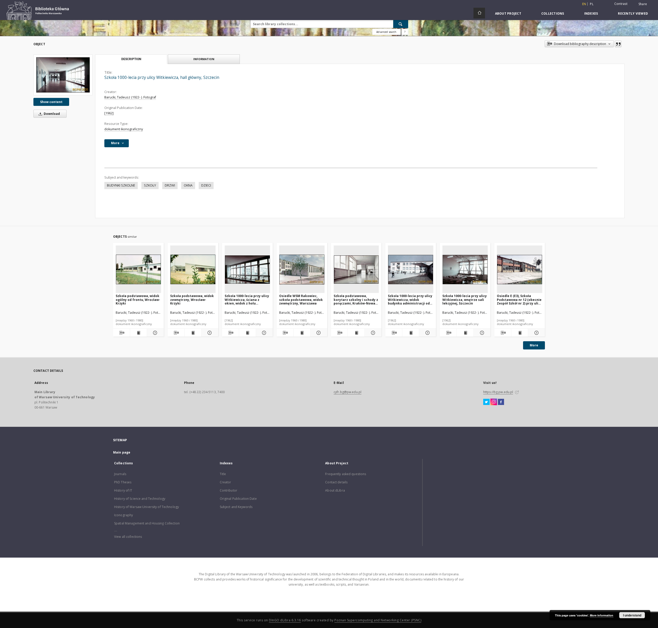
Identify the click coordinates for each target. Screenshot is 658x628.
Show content (51, 102)
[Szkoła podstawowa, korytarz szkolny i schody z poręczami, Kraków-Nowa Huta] (356, 269)
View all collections (128, 536)
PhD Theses (122, 482)
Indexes (591, 13)
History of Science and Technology (139, 498)
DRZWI (170, 185)
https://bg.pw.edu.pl (498, 392)
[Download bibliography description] (121, 332)
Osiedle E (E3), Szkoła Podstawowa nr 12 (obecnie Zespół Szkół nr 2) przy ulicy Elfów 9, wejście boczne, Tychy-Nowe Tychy (519, 299)
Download (51, 114)
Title (223, 474)
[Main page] (479, 13)
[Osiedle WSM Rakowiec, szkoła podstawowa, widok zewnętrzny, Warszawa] (301, 269)
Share (642, 4)
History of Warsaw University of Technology (146, 507)
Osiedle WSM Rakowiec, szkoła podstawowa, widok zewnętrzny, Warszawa (301, 299)
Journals (120, 474)
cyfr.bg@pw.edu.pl (347, 392)
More (534, 345)
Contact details (336, 482)
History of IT (123, 490)
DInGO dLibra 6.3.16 (285, 620)
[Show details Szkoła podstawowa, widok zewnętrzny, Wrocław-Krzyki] (209, 332)
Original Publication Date (238, 498)
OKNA (188, 185)
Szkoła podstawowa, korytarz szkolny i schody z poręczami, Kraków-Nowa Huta (356, 299)
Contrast (620, 4)
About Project (508, 13)
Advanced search (386, 32)
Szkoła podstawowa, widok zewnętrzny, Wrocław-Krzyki (192, 299)
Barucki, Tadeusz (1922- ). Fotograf (130, 97)
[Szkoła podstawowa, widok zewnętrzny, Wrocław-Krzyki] (192, 269)
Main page (121, 452)
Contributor (228, 490)
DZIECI (206, 185)
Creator (225, 482)
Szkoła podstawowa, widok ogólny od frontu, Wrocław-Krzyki (138, 299)
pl (591, 4)
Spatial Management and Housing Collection (147, 523)
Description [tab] (131, 59)
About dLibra (335, 490)
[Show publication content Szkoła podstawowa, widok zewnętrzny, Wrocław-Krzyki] (193, 332)
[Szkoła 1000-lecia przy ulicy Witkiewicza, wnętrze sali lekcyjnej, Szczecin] (465, 269)
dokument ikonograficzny (123, 129)
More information (601, 615)
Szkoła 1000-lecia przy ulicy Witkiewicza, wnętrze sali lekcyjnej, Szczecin (464, 299)
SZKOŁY (150, 185)
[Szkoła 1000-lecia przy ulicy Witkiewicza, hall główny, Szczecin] (63, 75)
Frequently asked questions (345, 474)
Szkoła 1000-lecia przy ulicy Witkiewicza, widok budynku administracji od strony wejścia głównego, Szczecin (410, 299)
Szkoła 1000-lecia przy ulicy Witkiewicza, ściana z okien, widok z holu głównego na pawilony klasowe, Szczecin (247, 299)
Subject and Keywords (236, 507)
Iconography (123, 515)
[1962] (109, 113)
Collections (552, 13)
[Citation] (618, 44)
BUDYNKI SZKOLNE (121, 185)
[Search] (400, 24)
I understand (632, 615)
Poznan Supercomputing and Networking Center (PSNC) (377, 620)
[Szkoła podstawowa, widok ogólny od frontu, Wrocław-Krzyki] (138, 269)
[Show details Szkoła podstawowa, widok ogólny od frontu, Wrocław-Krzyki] (154, 332)
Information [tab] (203, 59)
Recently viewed (633, 13)
